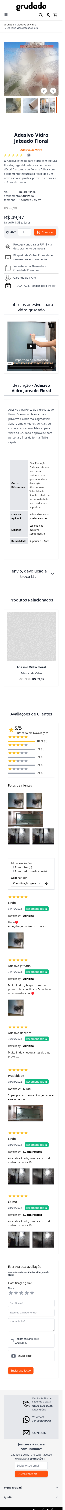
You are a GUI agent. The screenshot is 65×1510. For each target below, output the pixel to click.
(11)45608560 (41, 1421)
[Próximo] (53, 91)
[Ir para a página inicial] (31, 6)
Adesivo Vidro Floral (31, 667)
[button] (14, 155)
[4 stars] (26, 1293)
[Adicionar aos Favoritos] (29, 155)
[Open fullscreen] (31, 69)
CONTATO (39, 1433)
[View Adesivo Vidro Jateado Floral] (13, 105)
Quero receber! (27, 1474)
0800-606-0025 (42, 1406)
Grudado (9, 24)
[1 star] (10, 1293)
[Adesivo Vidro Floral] (31, 636)
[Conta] (48, 15)
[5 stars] (32, 1293)
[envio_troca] (52, 574)
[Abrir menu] (6, 15)
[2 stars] (16, 1293)
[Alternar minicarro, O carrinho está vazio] (55, 15)
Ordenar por (19, 878)
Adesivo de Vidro (26, 24)
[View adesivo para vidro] (30, 105)
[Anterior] (44, 91)
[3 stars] (21, 1293)
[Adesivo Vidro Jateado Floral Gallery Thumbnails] (31, 105)
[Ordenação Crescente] (47, 883)
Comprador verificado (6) (31, 871)
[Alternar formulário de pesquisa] (41, 15)
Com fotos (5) (23, 867)
